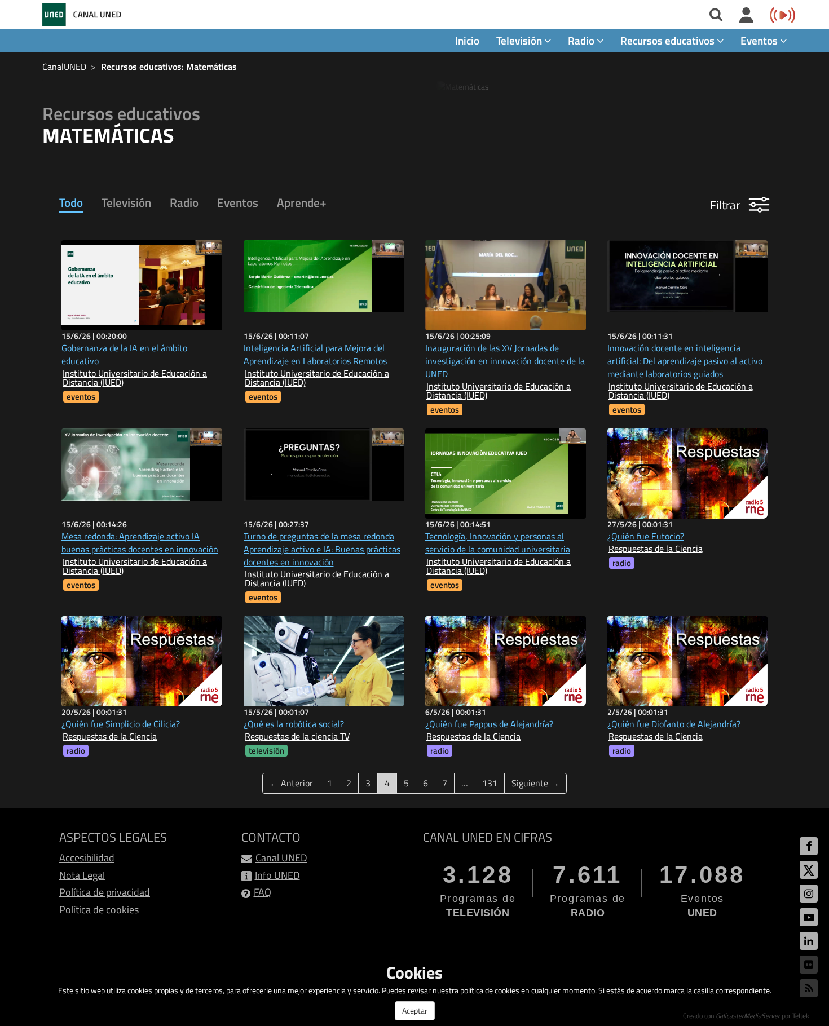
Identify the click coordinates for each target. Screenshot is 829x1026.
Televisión (126, 202)
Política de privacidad (104, 892)
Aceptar (414, 1010)
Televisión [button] (520, 40)
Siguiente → (535, 783)
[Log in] (746, 16)
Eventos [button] (760, 40)
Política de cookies (99, 909)
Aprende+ (302, 202)
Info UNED (277, 875)
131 (489, 783)
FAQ (262, 892)
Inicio (467, 40)
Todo (71, 202)
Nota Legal (82, 875)
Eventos (237, 202)
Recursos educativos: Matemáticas (169, 66)
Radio (184, 202)
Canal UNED (281, 857)
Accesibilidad (86, 857)
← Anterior (291, 783)
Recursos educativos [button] (668, 40)
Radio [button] (582, 40)
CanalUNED (64, 66)
